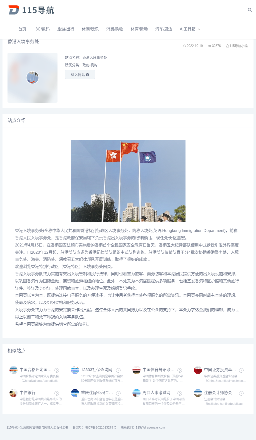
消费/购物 (114, 29)
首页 (22, 29)
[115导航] (31, 9)
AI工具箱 (188, 29)
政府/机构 (90, 65)
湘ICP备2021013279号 (100, 427)
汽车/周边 (163, 29)
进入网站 (78, 75)
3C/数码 (43, 29)
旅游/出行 (65, 29)
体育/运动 (139, 29)
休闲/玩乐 (90, 29)
